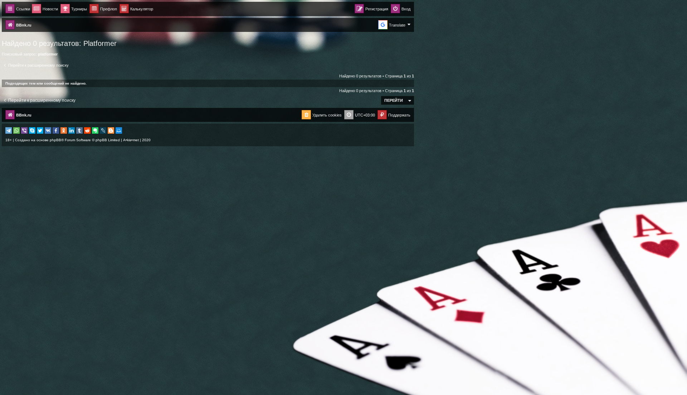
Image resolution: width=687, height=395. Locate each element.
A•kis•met (131, 140)
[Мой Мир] (119, 130)
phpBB (55, 140)
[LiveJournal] (103, 130)
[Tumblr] (79, 130)
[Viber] (24, 130)
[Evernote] (95, 130)
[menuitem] (136, 9)
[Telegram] (8, 130)
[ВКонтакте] (48, 130)
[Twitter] (40, 130)
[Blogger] (111, 130)
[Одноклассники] (63, 130)
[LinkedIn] (71, 130)
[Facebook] (56, 130)
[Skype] (32, 130)
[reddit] (87, 130)
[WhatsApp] (16, 130)
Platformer (100, 43)
